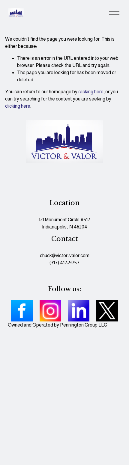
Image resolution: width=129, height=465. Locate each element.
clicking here (91, 91)
